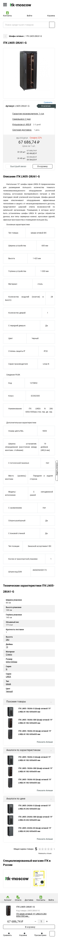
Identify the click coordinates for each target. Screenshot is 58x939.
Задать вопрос (57, 469)
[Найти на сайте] (52, 25)
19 (7, 647)
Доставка (29, 900)
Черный (9, 691)
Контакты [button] (7, 16)
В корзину (42, 166)
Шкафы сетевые (16, 36)
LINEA (8, 677)
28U (7, 640)
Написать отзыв (44, 853)
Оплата (18, 900)
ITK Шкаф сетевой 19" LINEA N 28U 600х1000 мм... (31, 915)
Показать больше (45, 742)
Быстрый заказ (18, 166)
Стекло (9, 654)
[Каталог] (5, 4)
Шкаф (8, 684)
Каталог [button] (7, 900)
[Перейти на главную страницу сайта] (23, 4)
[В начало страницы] (52, 933)
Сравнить (7, 935)
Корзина (51, 16)
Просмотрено (40, 935)
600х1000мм (11, 662)
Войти (29, 16)
